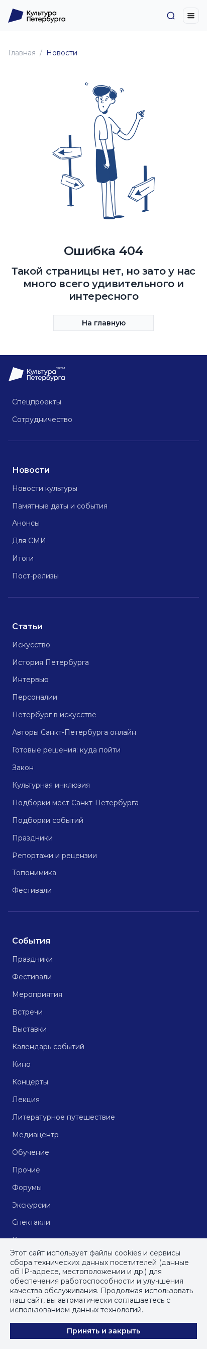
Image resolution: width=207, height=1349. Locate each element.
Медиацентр (35, 1134)
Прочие (26, 1169)
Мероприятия (37, 994)
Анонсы (26, 523)
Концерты (30, 1081)
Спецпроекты (36, 401)
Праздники (32, 837)
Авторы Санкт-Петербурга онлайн (74, 732)
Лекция (26, 1099)
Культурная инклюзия (51, 785)
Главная (22, 52)
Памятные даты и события (60, 506)
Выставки (29, 1029)
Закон (23, 767)
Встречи (27, 1012)
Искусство (31, 644)
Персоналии (34, 697)
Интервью (30, 679)
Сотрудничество (42, 419)
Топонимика (34, 872)
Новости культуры (44, 488)
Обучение (30, 1152)
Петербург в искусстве (54, 714)
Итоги (23, 558)
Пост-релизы (35, 575)
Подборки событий (47, 820)
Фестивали (32, 890)
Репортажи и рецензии (54, 855)
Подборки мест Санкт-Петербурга (75, 802)
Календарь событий (48, 1046)
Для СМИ (29, 540)
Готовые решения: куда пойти (66, 749)
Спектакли (31, 1222)
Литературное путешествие (63, 1117)
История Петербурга (50, 662)
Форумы (27, 1187)
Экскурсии (31, 1205)
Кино (21, 1064)
